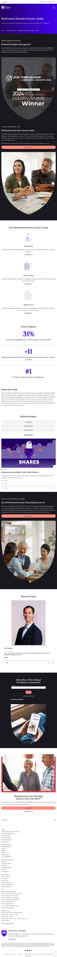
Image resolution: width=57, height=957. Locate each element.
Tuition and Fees (5, 880)
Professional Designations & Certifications (10, 831)
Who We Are (4, 861)
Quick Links (4, 1)
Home (3, 30)
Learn (3, 829)
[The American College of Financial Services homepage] (6, 7)
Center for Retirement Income (8, 901)
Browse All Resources (6, 846)
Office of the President (6, 863)
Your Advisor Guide (7, 923)
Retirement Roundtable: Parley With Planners (20, 472)
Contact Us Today (5, 920)
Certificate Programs (6, 835)
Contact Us (5, 910)
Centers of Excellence (8, 891)
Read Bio (6, 657)
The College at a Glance (6, 867)
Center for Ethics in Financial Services (9, 895)
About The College (7, 859)
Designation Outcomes (6, 839)
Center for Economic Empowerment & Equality (11, 893)
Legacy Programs (5, 841)
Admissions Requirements (7, 882)
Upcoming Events (5, 854)
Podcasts (3, 852)
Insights (3, 848)
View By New (28, 422)
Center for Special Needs (6, 903)
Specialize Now (12, 939)
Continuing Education (6, 837)
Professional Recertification (7, 884)
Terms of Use (14, 954)
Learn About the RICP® (17, 699)
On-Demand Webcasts (6, 856)
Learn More (28, 808)
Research (3, 850)
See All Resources (28, 434)
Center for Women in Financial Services (10, 897)
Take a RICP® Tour (27, 811)
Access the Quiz (28, 147)
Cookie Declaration (28, 954)
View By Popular (28, 430)
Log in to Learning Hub (6, 886)
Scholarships (4, 878)
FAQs (2, 888)
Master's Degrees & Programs (7, 833)
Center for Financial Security (7, 907)
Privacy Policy (7, 954)
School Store (4, 871)
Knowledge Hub (11, 30)
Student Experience (5, 876)
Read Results (28, 254)
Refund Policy (20, 954)
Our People (3, 865)
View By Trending (28, 426)
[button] (2, 488)
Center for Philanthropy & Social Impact (10, 899)
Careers (3, 869)
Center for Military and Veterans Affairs (10, 905)
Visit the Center (28, 516)
